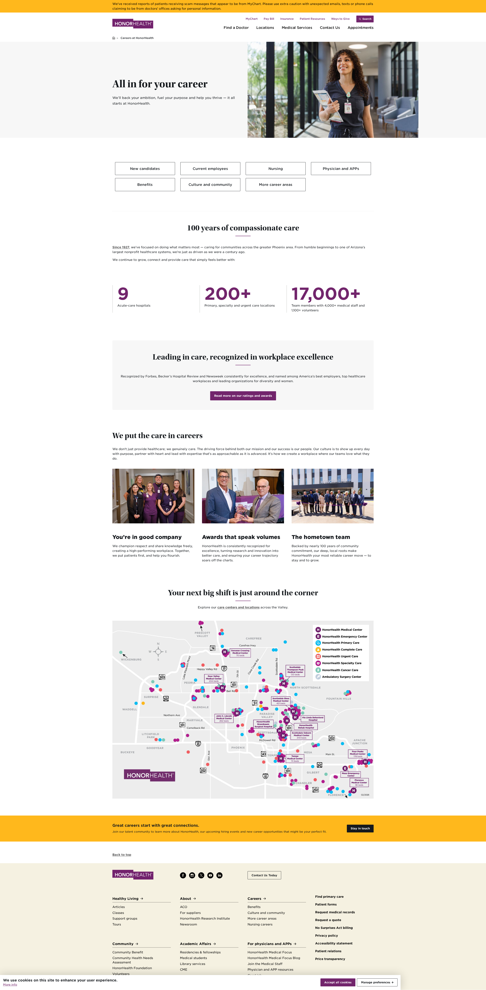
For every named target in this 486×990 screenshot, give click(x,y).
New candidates (145, 168)
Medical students (193, 958)
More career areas (275, 184)
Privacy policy (326, 935)
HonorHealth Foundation (132, 968)
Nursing (275, 168)
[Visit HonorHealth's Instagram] (192, 875)
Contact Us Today (264, 875)
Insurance (287, 18)
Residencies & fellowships (200, 952)
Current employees (210, 168)
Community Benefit (127, 952)
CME (183, 969)
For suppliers (190, 913)
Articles (118, 907)
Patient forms (326, 904)
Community (122, 944)
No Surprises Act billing (334, 928)
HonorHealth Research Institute (205, 918)
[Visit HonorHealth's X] (201, 875)
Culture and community (210, 184)
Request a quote (328, 920)
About (185, 899)
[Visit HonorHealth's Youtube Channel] (210, 875)
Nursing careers (260, 924)
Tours (116, 924)
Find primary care (329, 896)
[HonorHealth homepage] (132, 24)
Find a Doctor (236, 27)
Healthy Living (125, 899)
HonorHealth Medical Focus (270, 952)
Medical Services (297, 27)
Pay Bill (269, 18)
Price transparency (330, 959)
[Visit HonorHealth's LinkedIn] (219, 875)
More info (10, 984)
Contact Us (330, 27)
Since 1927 (120, 247)
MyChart (252, 18)
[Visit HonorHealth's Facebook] (183, 875)
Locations (265, 27)
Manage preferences (375, 982)
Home (113, 38)
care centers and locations (238, 607)
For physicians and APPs (270, 944)
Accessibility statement (334, 943)
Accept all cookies (338, 982)
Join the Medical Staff (265, 964)
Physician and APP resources (270, 969)
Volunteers (120, 974)
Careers (254, 899)
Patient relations (328, 951)
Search (366, 18)
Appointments (361, 27)
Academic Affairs (195, 944)
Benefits (145, 184)
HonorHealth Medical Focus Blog (274, 958)
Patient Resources (312, 18)
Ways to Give (340, 18)
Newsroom (188, 924)
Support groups (124, 918)
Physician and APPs (341, 168)
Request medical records (335, 912)
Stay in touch (360, 828)
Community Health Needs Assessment (132, 960)
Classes (118, 913)
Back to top (121, 855)
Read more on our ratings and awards (243, 396)
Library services (192, 964)
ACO (183, 907)
